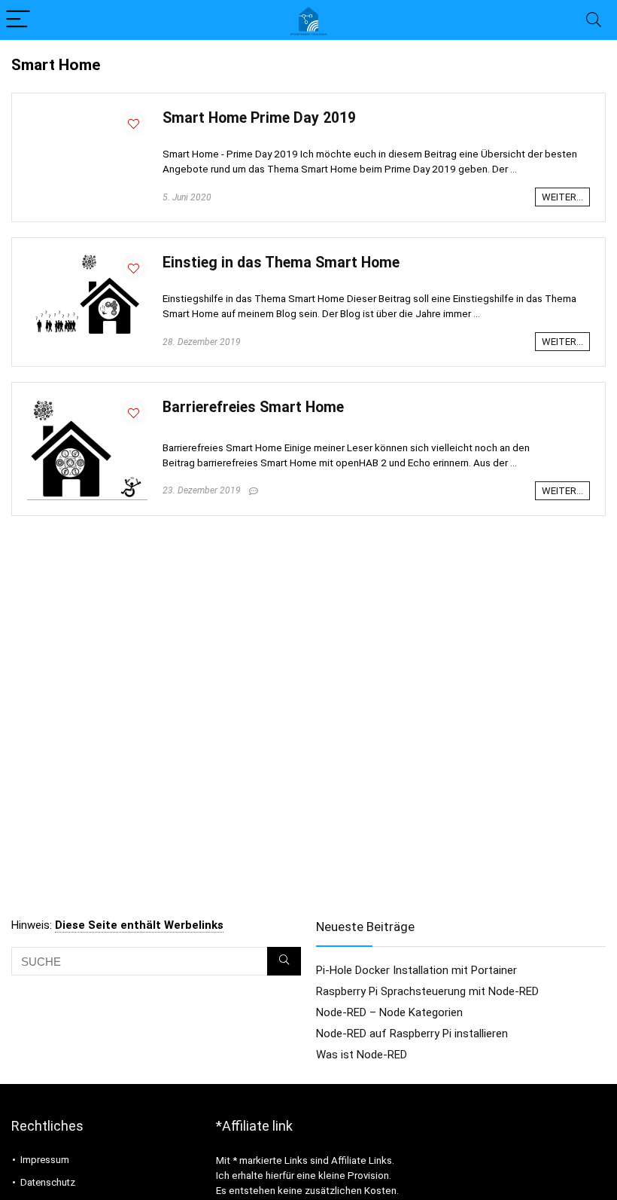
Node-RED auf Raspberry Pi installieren (412, 1033)
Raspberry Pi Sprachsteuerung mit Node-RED (427, 991)
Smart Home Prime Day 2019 (259, 118)
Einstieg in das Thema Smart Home (281, 262)
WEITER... (562, 197)
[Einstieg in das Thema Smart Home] (87, 260)
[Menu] (18, 20)
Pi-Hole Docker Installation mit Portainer (416, 970)
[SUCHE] (284, 961)
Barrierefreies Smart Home (253, 407)
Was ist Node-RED (361, 1054)
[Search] (594, 20)
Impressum (44, 1159)
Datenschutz (47, 1182)
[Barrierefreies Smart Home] (87, 404)
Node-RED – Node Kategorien (389, 1012)
